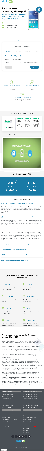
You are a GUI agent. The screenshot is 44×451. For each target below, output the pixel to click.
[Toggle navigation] (40, 1)
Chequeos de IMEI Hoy (11, 180)
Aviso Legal (21, 447)
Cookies (26, 447)
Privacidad (16, 447)
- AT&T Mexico (7, 421)
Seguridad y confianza (27, 419)
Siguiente (34, 67)
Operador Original (6, 417)
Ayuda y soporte (26, 415)
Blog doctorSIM (26, 428)
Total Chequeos (11, 186)
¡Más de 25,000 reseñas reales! (29, 432)
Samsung (17, 40)
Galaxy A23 (6, 426)
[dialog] (4, 450)
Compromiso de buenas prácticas (29, 417)
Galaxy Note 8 (7, 423)
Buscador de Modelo (6, 412)
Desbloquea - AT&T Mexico (9, 419)
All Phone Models (9, 40)
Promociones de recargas (7, 394)
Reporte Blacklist (5, 415)
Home (3, 40)
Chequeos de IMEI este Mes (32, 180)
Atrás (9, 67)
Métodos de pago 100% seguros (29, 421)
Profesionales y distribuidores (29, 423)
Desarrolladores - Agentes (29, 426)
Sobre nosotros (26, 430)
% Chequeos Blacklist (32, 186)
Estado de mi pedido (27, 412)
